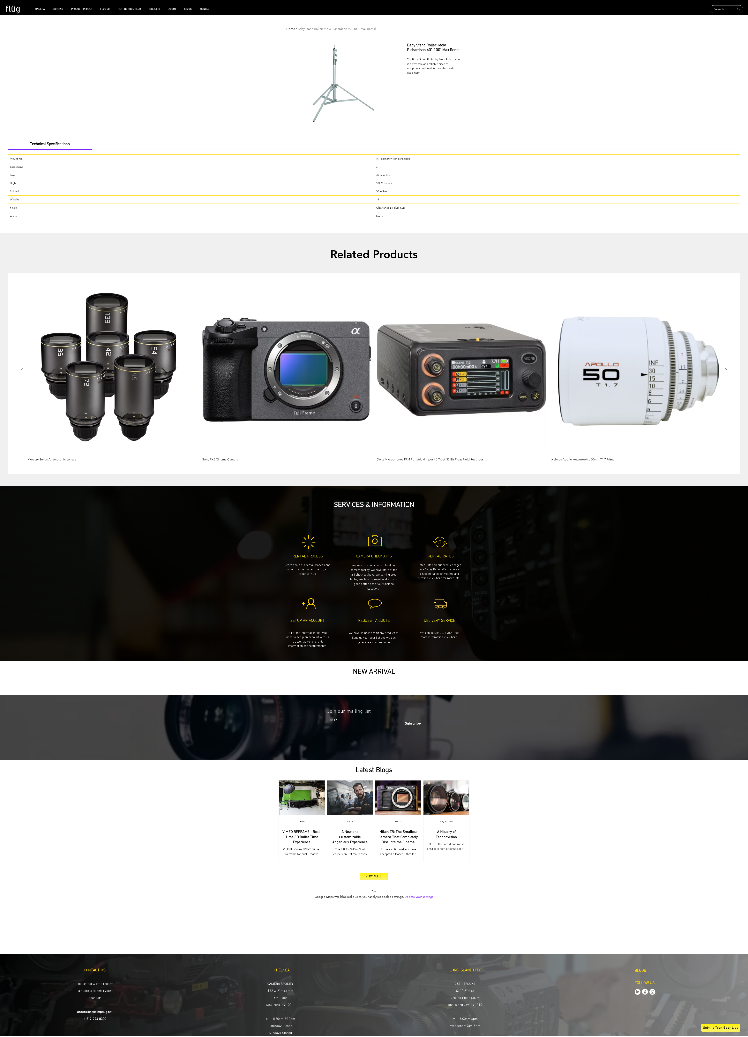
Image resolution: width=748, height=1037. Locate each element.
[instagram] (652, 992)
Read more (413, 72)
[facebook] (645, 992)
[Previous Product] (21, 369)
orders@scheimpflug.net (95, 1012)
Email (331, 720)
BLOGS (640, 970)
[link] (50, 144)
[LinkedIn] (637, 992)
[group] (374, 373)
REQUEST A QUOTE (374, 621)
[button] (374, 637)
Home (290, 29)
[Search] (739, 9)
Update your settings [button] (419, 897)
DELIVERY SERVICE (439, 621)
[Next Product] (726, 369)
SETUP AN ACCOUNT (307, 621)
